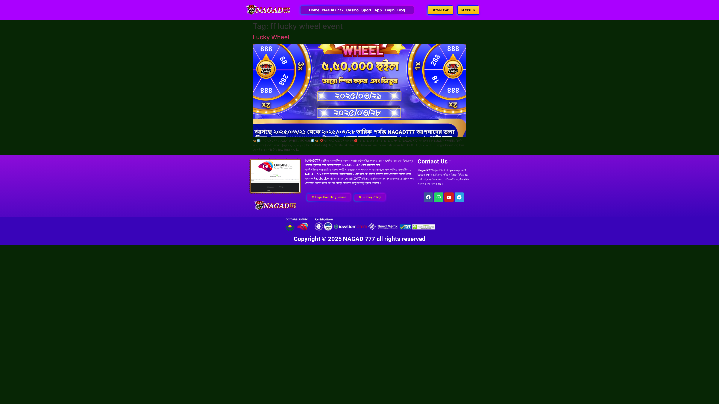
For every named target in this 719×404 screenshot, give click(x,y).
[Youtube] (449, 197)
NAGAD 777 (332, 10)
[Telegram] (459, 197)
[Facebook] (428, 197)
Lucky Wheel (271, 37)
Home (314, 10)
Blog (401, 10)
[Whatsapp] (438, 197)
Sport (366, 10)
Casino (352, 10)
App (378, 10)
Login (390, 10)
